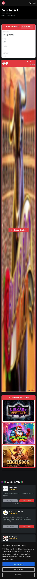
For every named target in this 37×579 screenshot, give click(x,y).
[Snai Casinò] (5, 491)
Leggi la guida (10, 500)
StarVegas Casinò (16, 511)
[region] (18, 560)
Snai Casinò (13, 487)
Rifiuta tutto (18, 575)
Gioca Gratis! (20, 230)
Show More (26, 27)
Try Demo (18, 411)
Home (3, 15)
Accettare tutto (18, 564)
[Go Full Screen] (6, 63)
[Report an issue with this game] (3, 63)
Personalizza (18, 569)
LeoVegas (13, 537)
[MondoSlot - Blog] (3, 2)
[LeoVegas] (5, 540)
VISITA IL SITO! (27, 500)
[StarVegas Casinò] (5, 515)
